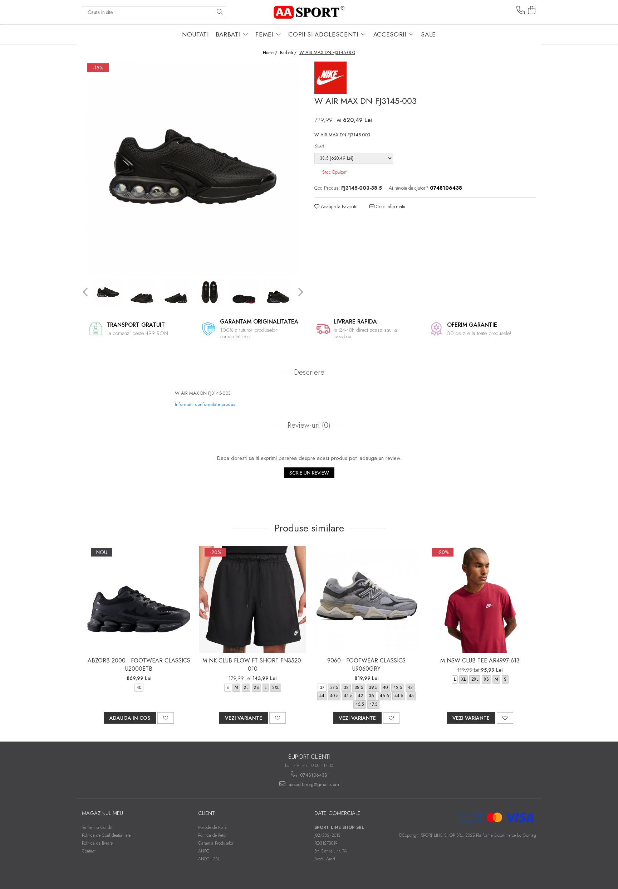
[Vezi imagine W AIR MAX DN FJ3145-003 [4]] (244, 292)
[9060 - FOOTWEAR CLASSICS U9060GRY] (366, 599)
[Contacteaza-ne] (520, 10)
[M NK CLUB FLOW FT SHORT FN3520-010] (252, 599)
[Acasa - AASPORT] (309, 12)
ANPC (203, 851)
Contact (88, 851)
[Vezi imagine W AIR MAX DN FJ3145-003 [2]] (176, 292)
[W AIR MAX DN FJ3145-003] (193, 169)
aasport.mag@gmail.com (313, 784)
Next (299, 292)
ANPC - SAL (209, 859)
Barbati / (289, 53)
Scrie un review (309, 472)
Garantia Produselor (216, 843)
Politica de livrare (97, 843)
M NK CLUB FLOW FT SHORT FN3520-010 (252, 664)
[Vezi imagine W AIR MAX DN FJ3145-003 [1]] (142, 292)
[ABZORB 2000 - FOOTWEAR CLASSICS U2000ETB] (138, 599)
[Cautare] (219, 12)
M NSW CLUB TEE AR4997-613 (480, 660)
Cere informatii (389, 206)
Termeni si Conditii (98, 827)
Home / (271, 53)
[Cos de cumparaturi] (532, 10)
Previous (86, 292)
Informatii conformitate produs (205, 404)
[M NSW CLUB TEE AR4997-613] (480, 599)
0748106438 (313, 775)
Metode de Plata (212, 827)
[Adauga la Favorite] (165, 718)
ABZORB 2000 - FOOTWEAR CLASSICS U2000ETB (139, 664)
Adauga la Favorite (338, 206)
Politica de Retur (212, 835)
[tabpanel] (193, 169)
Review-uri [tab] (307, 425)
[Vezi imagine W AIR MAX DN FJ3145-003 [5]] (278, 292)
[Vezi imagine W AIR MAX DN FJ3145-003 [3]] (210, 292)
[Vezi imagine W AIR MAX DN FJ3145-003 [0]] (108, 292)
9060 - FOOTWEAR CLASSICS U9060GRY (366, 664)
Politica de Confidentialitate (106, 835)
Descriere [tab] (309, 372)
